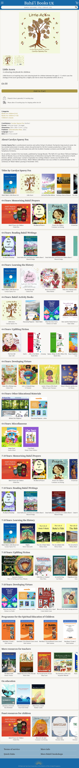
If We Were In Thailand (43, 577)
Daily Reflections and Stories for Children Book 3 (58, 257)
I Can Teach (31, 448)
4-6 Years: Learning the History (18, 264)
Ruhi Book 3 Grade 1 (8, 641)
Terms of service (12, 749)
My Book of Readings (8, 257)
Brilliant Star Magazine (15, 418)
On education (8, 681)
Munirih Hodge (30, 259)
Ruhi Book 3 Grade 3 (70, 641)
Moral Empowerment (23, 705)
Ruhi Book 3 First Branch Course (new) (27, 641)
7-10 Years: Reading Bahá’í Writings (20, 488)
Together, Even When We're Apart (46, 609)
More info (45, 749)
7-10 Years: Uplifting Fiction (16, 552)
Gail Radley (59, 579)
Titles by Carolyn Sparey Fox (16, 170)
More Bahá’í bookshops (52, 754)
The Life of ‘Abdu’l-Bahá (43, 545)
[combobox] (39, 7)
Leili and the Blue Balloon (48, 195)
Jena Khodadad (8, 707)
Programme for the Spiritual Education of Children (28, 616)
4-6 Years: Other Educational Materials (21, 393)
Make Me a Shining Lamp (69, 289)
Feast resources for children (16, 713)
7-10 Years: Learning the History (18, 520)
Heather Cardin (38, 707)
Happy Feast (11, 448)
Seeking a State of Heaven (63, 195)
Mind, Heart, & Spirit (38, 705)
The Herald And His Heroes (44, 673)
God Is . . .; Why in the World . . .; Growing (34, 354)
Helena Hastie (43, 546)
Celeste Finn (29, 291)
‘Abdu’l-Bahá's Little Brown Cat (10, 195)
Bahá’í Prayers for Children (16, 225)
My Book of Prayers (39, 225)
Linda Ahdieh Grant (46, 611)
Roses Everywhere (50, 289)
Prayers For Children (57, 225)
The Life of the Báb (73, 545)
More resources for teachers (16, 648)
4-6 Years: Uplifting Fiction (15, 329)
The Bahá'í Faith (8, 673)
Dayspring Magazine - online (39, 418)
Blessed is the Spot (41, 738)
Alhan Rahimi (50, 291)
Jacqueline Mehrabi (63, 675)
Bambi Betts (34, 356)
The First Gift (11, 354)
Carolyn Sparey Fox (17, 123)
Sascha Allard (11, 450)
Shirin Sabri (26, 675)
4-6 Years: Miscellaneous (14, 423)
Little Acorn (30, 195)
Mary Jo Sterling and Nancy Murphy (18, 579)
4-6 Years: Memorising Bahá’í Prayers (21, 200)
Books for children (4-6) (9, 113)
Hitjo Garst (44, 675)
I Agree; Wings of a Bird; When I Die (57, 354)
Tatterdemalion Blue (15, 129)
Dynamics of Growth (8, 705)
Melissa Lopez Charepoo (49, 388)
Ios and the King (59, 577)
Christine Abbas (59, 740)
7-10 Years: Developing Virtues (17, 584)
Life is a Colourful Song (28, 386)
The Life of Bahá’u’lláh (58, 545)
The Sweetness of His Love (63, 673)
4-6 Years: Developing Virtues (16, 361)
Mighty (28, 545)
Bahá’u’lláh (60, 738)
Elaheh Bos (16, 227)
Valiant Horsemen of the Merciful (26, 673)
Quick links (9, 754)
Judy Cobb (12, 356)
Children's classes (7, 118)
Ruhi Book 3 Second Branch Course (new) (50, 641)
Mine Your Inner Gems (51, 321)
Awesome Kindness (17, 577)
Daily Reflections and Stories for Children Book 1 (30, 257)
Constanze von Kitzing (58, 227)
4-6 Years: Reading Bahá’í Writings (19, 232)
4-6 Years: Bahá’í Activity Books (17, 297)
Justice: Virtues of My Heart (49, 386)
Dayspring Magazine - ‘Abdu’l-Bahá (32, 321)
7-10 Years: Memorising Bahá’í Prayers (21, 455)
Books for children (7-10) (10, 115)
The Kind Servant (29, 289)
